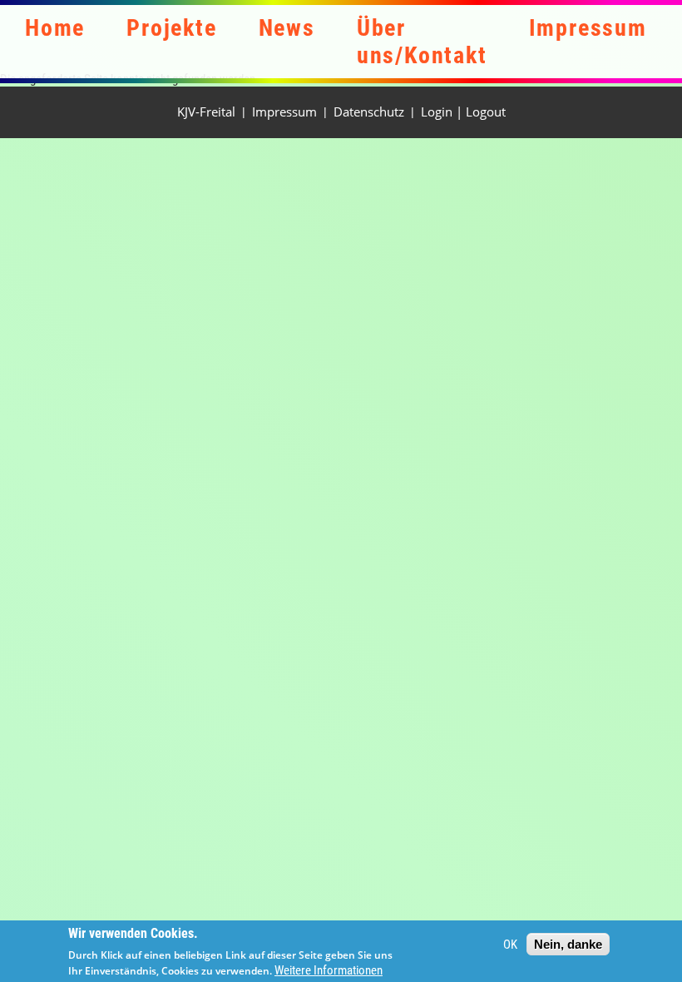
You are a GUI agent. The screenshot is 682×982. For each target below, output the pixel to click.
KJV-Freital (206, 111)
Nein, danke (568, 944)
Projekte (171, 28)
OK (510, 944)
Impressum (588, 28)
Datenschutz (369, 111)
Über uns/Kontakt (422, 41)
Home (55, 28)
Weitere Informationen (328, 970)
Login (436, 111)
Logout (486, 111)
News (287, 28)
